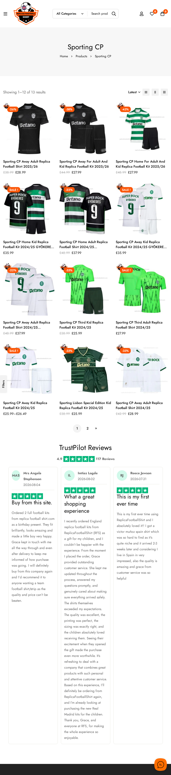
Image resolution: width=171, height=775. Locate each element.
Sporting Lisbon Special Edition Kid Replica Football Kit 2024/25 (85, 405)
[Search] (113, 13)
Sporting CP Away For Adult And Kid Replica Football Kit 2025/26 (84, 164)
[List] (146, 92)
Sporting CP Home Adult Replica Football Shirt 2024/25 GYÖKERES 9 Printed (83, 247)
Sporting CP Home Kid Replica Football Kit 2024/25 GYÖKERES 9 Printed (28, 247)
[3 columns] (164, 92)
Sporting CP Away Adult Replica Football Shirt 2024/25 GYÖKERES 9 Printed (26, 327)
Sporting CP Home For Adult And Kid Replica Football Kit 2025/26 (140, 164)
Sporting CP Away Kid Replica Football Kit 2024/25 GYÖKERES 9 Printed (141, 247)
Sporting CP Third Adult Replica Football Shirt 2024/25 (139, 325)
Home (64, 56)
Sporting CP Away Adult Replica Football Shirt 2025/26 (26, 164)
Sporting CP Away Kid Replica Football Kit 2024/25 (25, 405)
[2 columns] (155, 92)
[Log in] (141, 13)
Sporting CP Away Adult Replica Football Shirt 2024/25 (139, 405)
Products (81, 56)
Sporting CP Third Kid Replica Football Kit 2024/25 (81, 325)
